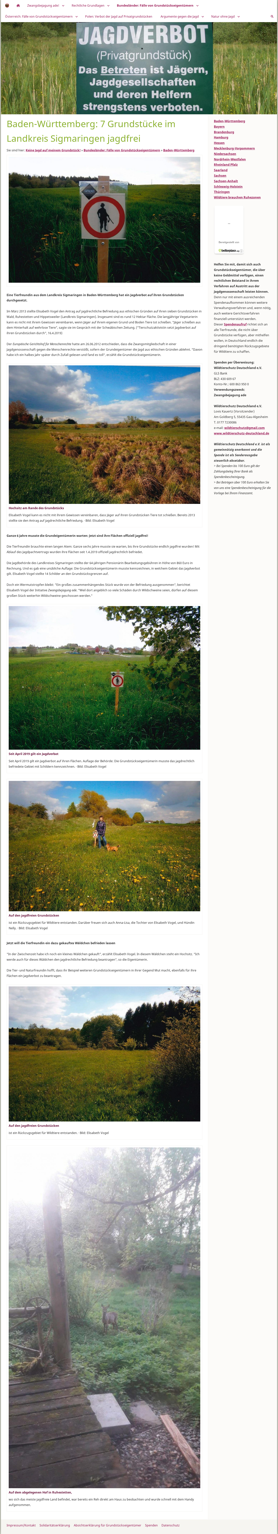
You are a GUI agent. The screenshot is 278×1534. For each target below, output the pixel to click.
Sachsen (220, 176)
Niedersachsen (225, 154)
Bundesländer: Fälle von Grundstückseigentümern (122, 150)
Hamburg (221, 137)
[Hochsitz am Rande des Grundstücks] (104, 434)
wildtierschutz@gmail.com (244, 428)
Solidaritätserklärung (55, 1525)
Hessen (219, 143)
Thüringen (222, 192)
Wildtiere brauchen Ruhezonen (237, 197)
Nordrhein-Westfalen (230, 159)
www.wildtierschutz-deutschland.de (241, 433)
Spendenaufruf (235, 324)
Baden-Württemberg (178, 150)
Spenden (151, 1525)
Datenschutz (171, 1525)
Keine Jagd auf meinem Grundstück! (53, 150)
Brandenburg (224, 132)
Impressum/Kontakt (21, 1525)
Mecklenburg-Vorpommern (234, 148)
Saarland (221, 170)
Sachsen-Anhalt (226, 181)
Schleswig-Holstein (228, 186)
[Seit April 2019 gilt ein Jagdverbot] (104, 678)
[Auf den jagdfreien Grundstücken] (104, 846)
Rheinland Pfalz (226, 165)
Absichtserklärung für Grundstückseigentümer (107, 1525)
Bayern (219, 127)
